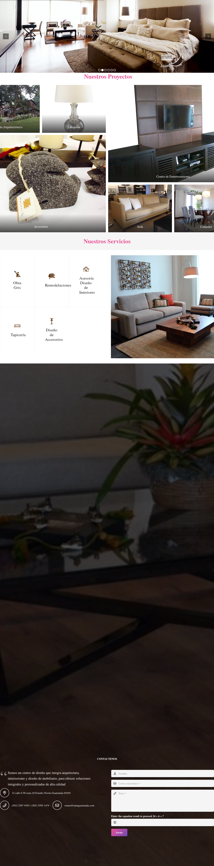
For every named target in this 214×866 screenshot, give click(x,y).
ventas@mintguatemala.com (79, 805)
